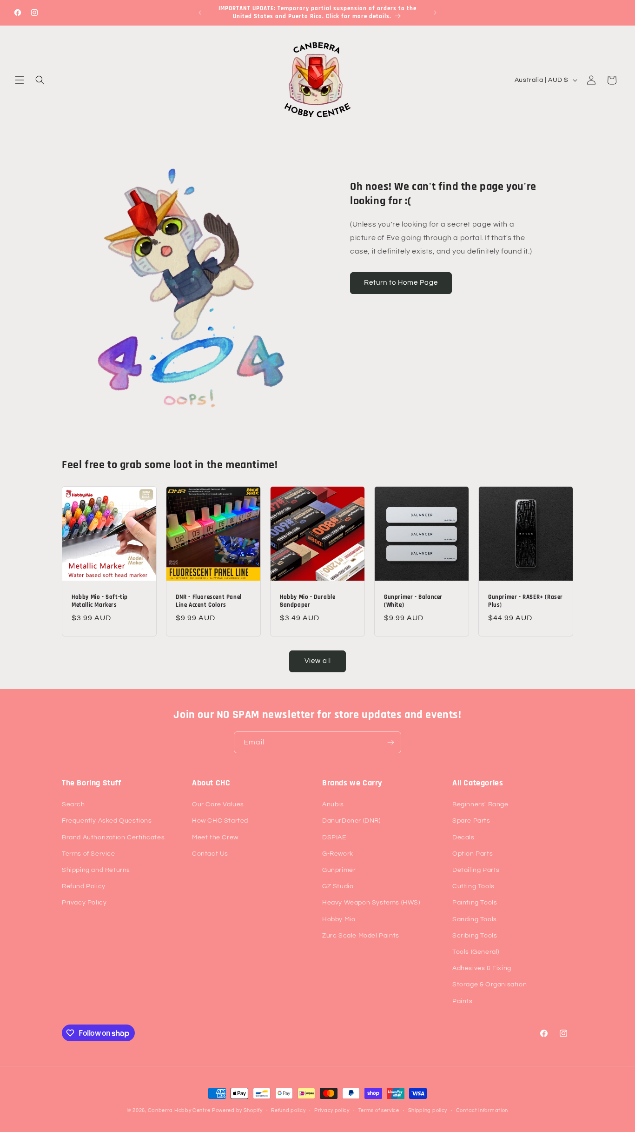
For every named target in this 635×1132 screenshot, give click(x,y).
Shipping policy (428, 1110)
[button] (19, 80)
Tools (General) (475, 952)
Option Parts (472, 854)
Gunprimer (339, 870)
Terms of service (378, 1110)
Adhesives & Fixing (481, 968)
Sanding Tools (474, 919)
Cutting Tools (473, 886)
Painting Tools (474, 902)
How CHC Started (220, 820)
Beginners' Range (480, 804)
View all (317, 660)
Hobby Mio (338, 919)
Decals (463, 837)
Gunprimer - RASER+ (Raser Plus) (525, 601)
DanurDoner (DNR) (351, 820)
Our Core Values (218, 804)
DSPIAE (334, 837)
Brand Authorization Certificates (113, 837)
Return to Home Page (401, 282)
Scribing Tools (474, 935)
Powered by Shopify (237, 1110)
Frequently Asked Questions (107, 820)
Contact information (482, 1110)
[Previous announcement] (200, 12)
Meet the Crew (215, 837)
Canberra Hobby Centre (179, 1110)
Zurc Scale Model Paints (360, 935)
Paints (462, 1001)
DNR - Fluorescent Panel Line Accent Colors (209, 601)
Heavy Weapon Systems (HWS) (371, 902)
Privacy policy (332, 1110)
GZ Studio (337, 886)
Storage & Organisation (489, 984)
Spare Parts (471, 820)
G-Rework (337, 854)
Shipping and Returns (96, 870)
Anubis (333, 804)
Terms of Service (88, 854)
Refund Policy (84, 886)
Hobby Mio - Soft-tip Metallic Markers (100, 601)
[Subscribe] (390, 742)
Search (73, 804)
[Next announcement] (435, 12)
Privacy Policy (84, 902)
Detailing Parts (476, 870)
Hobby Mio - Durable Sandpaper (307, 601)
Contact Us (210, 854)
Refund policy (288, 1110)
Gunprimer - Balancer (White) (413, 601)
